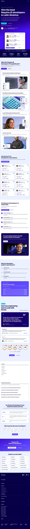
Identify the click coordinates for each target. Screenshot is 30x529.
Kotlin (15, 431)
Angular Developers (4, 459)
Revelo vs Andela (3, 509)
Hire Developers (4, 23)
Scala (18, 431)
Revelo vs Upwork (3, 511)
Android (9, 428)
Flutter (12, 431)
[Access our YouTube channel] (23, 474)
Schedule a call (10, 23)
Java (25, 428)
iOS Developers (3, 461)
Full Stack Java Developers (4, 467)
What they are (3, 366)
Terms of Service (26, 524)
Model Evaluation (3, 492)
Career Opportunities (4, 496)
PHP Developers (3, 463)
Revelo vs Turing (3, 510)
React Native (5, 428)
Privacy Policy (21, 524)
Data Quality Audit (3, 490)
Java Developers (13, 461)
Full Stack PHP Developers (23, 467)
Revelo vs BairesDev (4, 506)
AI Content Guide (6, 524)
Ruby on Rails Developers (4, 465)
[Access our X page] (24, 474)
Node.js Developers (23, 461)
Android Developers (13, 459)
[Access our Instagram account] (28, 474)
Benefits (2, 374)
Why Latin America (4, 370)
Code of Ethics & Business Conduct (13, 524)
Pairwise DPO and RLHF (4, 489)
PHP (20, 428)
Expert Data (2, 485)
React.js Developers (23, 463)
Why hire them (3, 367)
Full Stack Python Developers (5, 469)
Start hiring (5, 241)
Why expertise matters (4, 373)
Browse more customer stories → (24, 310)
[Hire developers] (15, 41)
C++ (12, 428)
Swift (23, 428)
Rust (17, 428)
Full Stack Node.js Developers (14, 467)
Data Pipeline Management (4, 491)
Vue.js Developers (13, 465)
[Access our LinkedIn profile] (26, 474)
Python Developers (13, 463)
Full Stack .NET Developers (23, 465)
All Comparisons (3, 514)
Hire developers (15, 434)
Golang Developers (22, 459)
